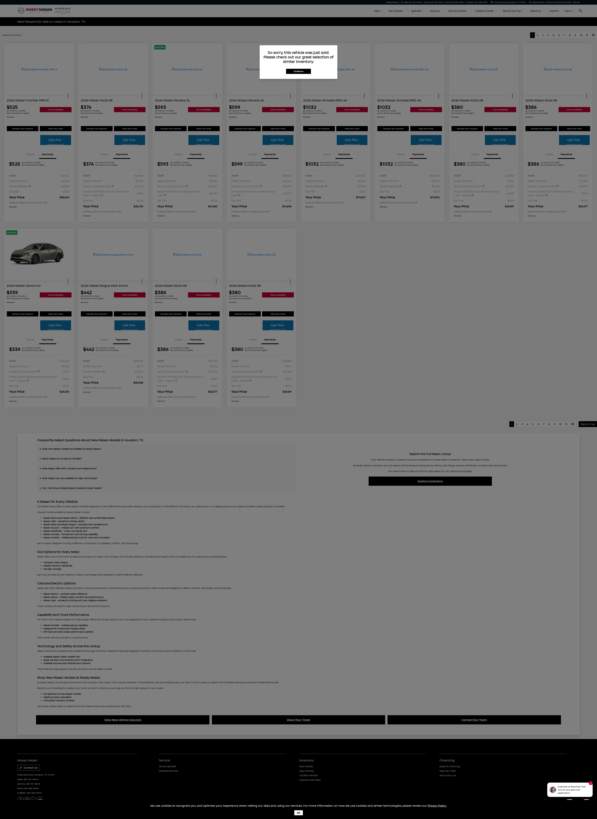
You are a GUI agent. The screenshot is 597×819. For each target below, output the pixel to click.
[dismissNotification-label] (591, 783)
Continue (298, 71)
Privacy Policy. (437, 805)
